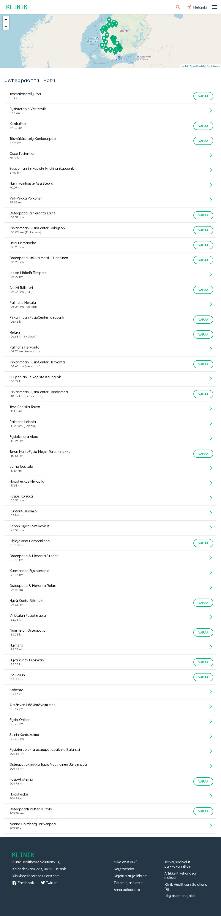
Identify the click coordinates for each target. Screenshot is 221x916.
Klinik (17, 7)
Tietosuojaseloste (128, 883)
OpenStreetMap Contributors (205, 66)
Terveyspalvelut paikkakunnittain (177, 864)
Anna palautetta (127, 889)
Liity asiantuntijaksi (179, 896)
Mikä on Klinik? (125, 862)
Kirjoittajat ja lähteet (131, 876)
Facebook (26, 883)
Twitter (51, 883)
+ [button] (6, 19)
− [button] (6, 26)
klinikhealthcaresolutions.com (35, 876)
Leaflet (184, 66)
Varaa (203, 96)
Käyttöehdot (124, 869)
